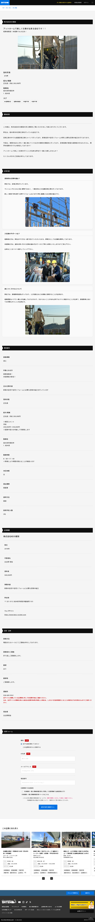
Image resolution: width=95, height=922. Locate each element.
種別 (24, 740)
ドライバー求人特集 (7, 913)
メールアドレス (28, 766)
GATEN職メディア (6, 909)
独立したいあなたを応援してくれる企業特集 (48, 909)
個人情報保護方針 (34, 794)
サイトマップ (15, 906)
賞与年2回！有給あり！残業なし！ (74, 851)
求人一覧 (8, 8)
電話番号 (24, 778)
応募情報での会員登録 (27, 788)
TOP (3, 8)
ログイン (86, 2)
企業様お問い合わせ (46, 906)
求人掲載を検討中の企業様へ (64, 2)
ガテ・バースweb (29, 909)
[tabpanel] (15, 854)
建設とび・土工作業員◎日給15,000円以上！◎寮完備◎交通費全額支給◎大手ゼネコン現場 (45, 852)
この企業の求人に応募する (32, 747)
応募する (87, 893)
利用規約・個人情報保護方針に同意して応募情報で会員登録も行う (44, 791)
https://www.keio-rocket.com (15, 615)
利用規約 (24, 794)
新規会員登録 (78, 2)
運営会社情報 (5, 906)
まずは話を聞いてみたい (31, 744)
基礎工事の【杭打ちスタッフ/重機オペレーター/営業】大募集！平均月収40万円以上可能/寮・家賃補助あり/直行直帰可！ (15, 852)
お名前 (25, 753)
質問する (73, 893)
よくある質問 (58, 906)
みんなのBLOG (18, 909)
